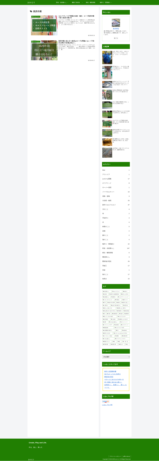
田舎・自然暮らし (116, 248)
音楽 (116, 270)
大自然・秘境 (116, 200)
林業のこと (116, 226)
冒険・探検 (116, 196)
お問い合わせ (126, 456)
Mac (116, 170)
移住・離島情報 (116, 253)
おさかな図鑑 (116, 179)
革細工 (116, 266)
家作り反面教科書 (110, 371)
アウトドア (116, 174)
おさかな (116, 28)
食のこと (116, 274)
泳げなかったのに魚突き (112, 374)
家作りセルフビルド (116, 205)
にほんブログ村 (107, 405)
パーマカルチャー (116, 192)
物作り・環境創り (116, 244)
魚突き (116, 279)
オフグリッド (116, 183)
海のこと (116, 239)
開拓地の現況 (116, 261)
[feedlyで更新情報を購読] (115, 38)
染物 (116, 231)
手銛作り (116, 218)
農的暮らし (116, 257)
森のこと (116, 235)
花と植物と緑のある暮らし (113, 382)
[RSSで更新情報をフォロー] (117, 38)
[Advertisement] (63, 75)
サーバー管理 (116, 187)
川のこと (116, 209)
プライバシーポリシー (115, 456)
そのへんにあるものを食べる (114, 379)
